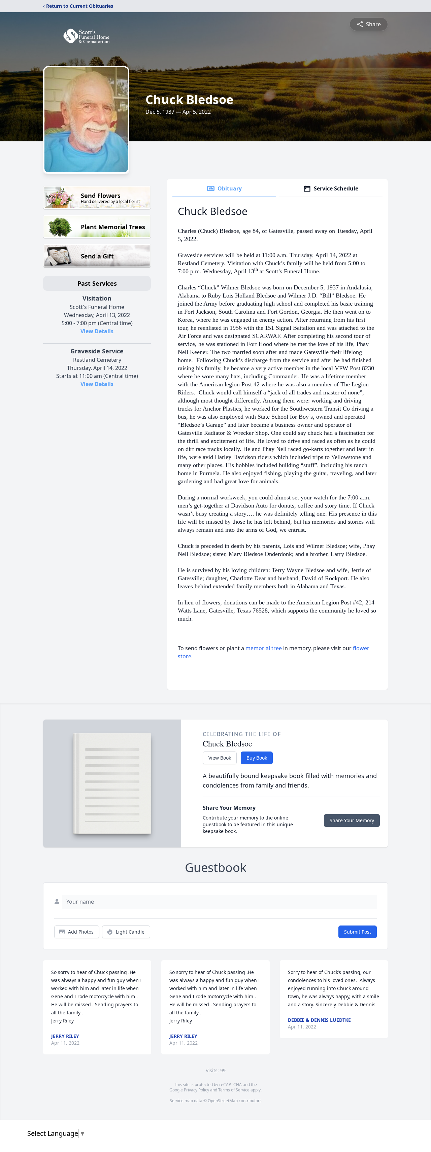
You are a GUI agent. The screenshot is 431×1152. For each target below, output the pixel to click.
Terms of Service (234, 1090)
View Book (219, 758)
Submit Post (357, 932)
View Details (96, 331)
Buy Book (256, 758)
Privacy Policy (196, 1090)
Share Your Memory (352, 820)
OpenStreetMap (223, 1101)
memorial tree (263, 648)
